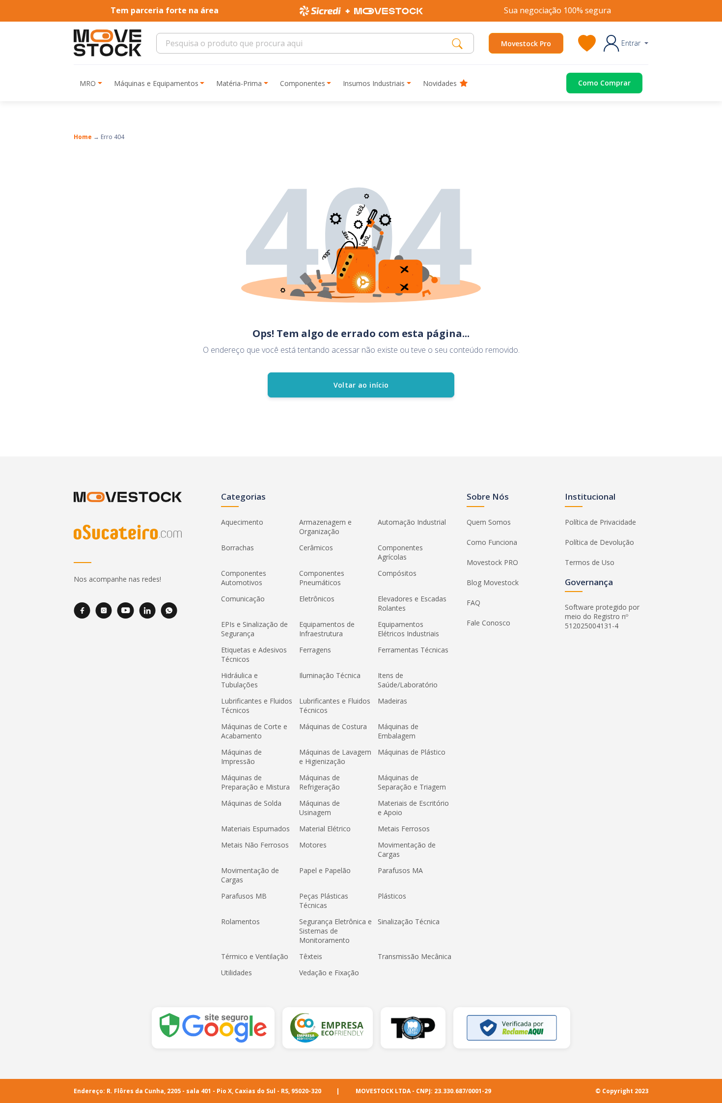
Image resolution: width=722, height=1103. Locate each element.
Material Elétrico (325, 828)
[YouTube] (125, 610)
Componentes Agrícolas (400, 552)
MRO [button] (88, 83)
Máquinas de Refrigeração (319, 782)
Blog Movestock (493, 582)
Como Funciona (492, 542)
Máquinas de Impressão (241, 756)
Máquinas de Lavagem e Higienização (335, 756)
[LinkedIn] (147, 610)
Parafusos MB (244, 896)
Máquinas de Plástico (411, 752)
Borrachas (237, 547)
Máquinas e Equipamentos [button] (156, 83)
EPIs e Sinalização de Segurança (254, 629)
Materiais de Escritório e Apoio (413, 807)
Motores (313, 844)
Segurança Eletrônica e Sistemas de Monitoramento (335, 931)
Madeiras (392, 701)
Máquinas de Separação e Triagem (412, 782)
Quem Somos (489, 522)
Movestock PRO (492, 562)
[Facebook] (82, 610)
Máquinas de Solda (251, 803)
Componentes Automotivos (243, 577)
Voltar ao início (361, 385)
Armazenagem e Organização (325, 526)
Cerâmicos (316, 547)
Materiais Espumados (255, 828)
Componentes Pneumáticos (321, 577)
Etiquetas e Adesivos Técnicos (254, 654)
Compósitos (397, 573)
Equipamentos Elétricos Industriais (408, 629)
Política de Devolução (599, 542)
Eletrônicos (316, 598)
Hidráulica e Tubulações (239, 680)
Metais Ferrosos (404, 828)
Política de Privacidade (600, 522)
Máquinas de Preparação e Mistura (255, 782)
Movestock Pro (526, 43)
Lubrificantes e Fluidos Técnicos (256, 705)
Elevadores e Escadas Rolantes (412, 603)
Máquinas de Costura (333, 726)
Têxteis (310, 956)
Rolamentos (240, 921)
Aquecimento (242, 522)
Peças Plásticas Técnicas (323, 900)
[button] (626, 43)
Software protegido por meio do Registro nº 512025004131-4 (602, 616)
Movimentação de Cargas (407, 849)
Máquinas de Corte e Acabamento (254, 731)
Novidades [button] (440, 83)
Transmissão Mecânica (414, 956)
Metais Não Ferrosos (255, 844)
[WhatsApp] (169, 610)
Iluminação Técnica (330, 675)
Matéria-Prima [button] (239, 83)
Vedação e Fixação (329, 972)
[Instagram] (103, 610)
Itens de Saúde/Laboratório (408, 680)
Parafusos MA (400, 870)
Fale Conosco (488, 622)
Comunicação (243, 598)
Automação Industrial (412, 522)
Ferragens (315, 649)
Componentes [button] (302, 83)
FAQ (473, 602)
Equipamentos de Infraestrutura (327, 629)
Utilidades (236, 972)
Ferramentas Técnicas (413, 649)
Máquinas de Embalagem (398, 731)
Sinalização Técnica (409, 921)
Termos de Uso (589, 562)
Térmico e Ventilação (254, 956)
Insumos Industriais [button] (374, 83)
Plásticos (392, 896)
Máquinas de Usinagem (319, 807)
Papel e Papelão (325, 870)
